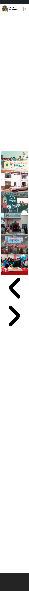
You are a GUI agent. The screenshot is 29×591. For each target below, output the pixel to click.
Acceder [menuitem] (3, 1)
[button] (14, 288)
